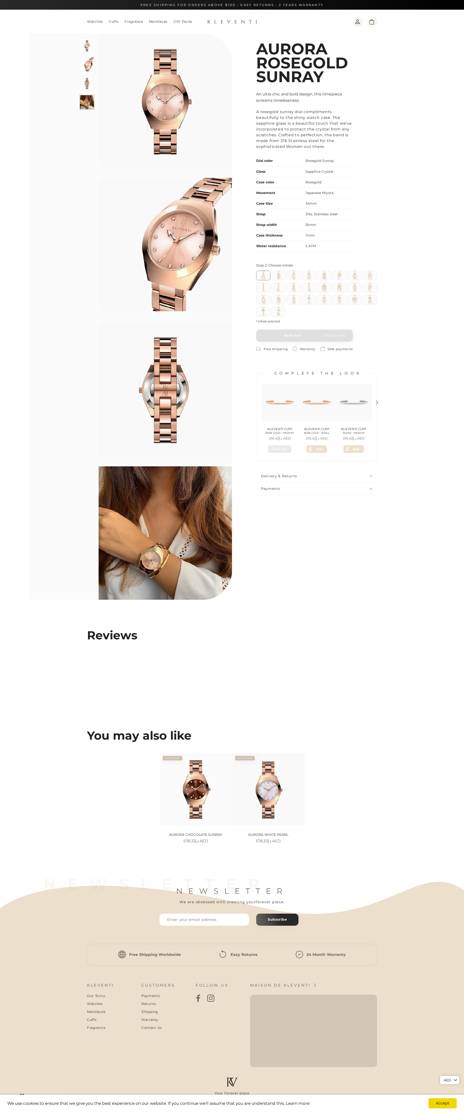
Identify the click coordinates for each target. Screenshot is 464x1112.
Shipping (149, 1012)
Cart (371, 21)
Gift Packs (183, 21)
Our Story (96, 996)
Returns (148, 1004)
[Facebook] (198, 998)
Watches (95, 21)
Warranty (149, 1020)
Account (357, 21)
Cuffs (114, 21)
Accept (443, 1103)
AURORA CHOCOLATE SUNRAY (195, 834)
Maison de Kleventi (281, 985)
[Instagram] (210, 998)
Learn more (298, 1103)
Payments (270, 488)
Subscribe (277, 919)
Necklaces (158, 21)
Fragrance (133, 21)
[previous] (80, 793)
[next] (383, 793)
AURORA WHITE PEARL (268, 834)
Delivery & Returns (279, 476)
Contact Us (151, 1027)
